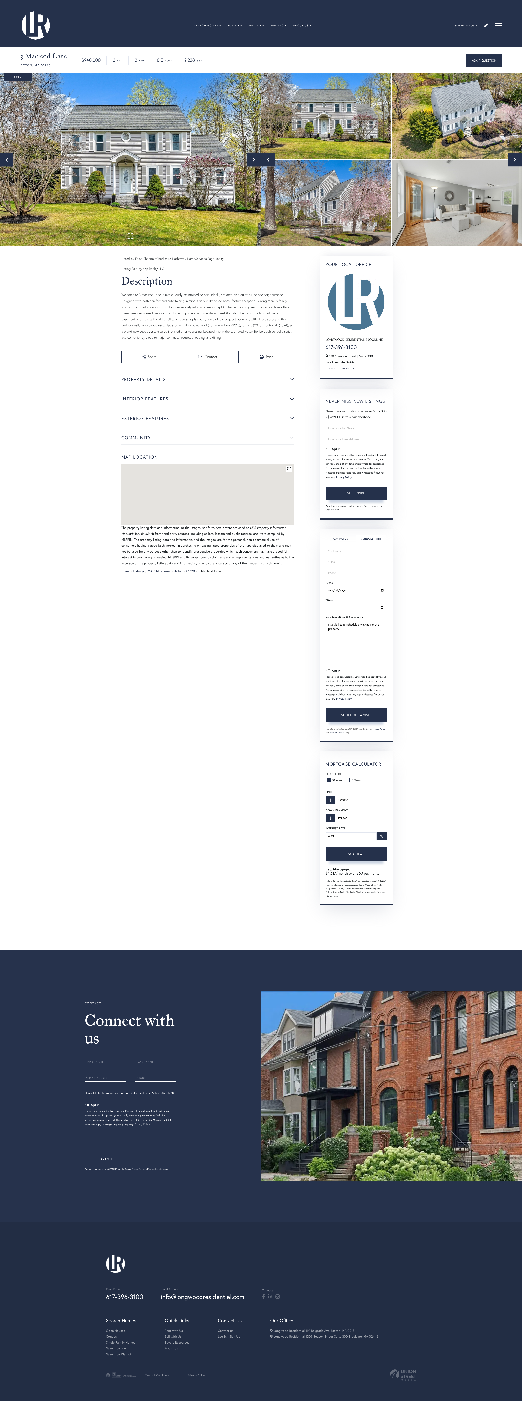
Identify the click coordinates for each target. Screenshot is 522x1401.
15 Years (356, 780)
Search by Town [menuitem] (117, 1348)
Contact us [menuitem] (225, 1330)
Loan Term (334, 774)
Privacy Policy (344, 477)
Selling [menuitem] (254, 25)
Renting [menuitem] (277, 25)
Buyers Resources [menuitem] (177, 1342)
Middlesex (163, 571)
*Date (329, 583)
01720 (190, 571)
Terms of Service (337, 732)
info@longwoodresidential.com (202, 1296)
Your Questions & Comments (344, 617)
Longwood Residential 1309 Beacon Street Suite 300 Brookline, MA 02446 (325, 1336)
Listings (138, 571)
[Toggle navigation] (498, 25)
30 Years (337, 780)
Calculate (356, 854)
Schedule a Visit (371, 538)
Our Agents (347, 368)
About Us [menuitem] (301, 25)
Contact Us (332, 368)
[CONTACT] (484, 60)
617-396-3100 (341, 347)
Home (125, 571)
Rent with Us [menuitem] (174, 1330)
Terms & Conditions (157, 1375)
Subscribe (356, 493)
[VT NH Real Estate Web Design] (403, 1375)
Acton (178, 571)
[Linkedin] (270, 1297)
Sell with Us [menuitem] (173, 1336)
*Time (329, 600)
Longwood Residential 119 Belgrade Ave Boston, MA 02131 (314, 1330)
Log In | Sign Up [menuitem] (229, 1336)
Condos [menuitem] (111, 1336)
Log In (473, 25)
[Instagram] (277, 1297)
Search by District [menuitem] (118, 1354)
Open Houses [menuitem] (115, 1330)
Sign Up (459, 25)
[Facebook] (263, 1297)
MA (150, 571)
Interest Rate (335, 828)
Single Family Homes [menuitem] (120, 1342)
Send (106, 1159)
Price (329, 792)
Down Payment (337, 810)
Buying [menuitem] (233, 25)
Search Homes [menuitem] (206, 25)
